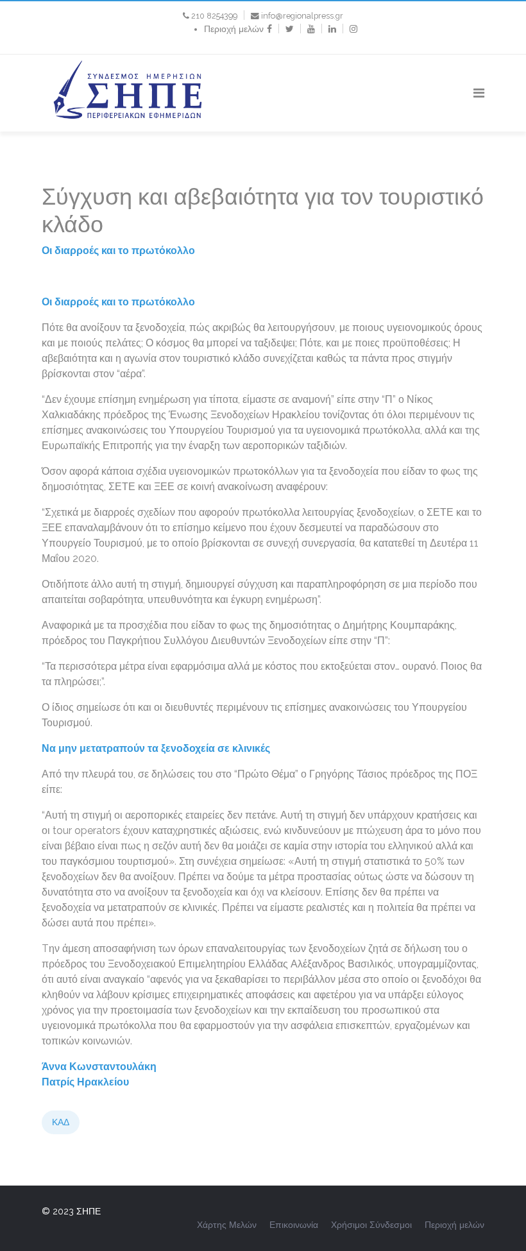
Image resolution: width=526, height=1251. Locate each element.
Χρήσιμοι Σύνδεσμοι (371, 1225)
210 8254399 (214, 16)
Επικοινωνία (293, 1225)
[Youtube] (311, 29)
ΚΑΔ (60, 1122)
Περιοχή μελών (234, 29)
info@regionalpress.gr (302, 16)
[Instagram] (353, 29)
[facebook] (269, 29)
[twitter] (289, 29)
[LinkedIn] (332, 29)
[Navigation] (478, 93)
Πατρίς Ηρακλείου (85, 1082)
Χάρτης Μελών (227, 1225)
